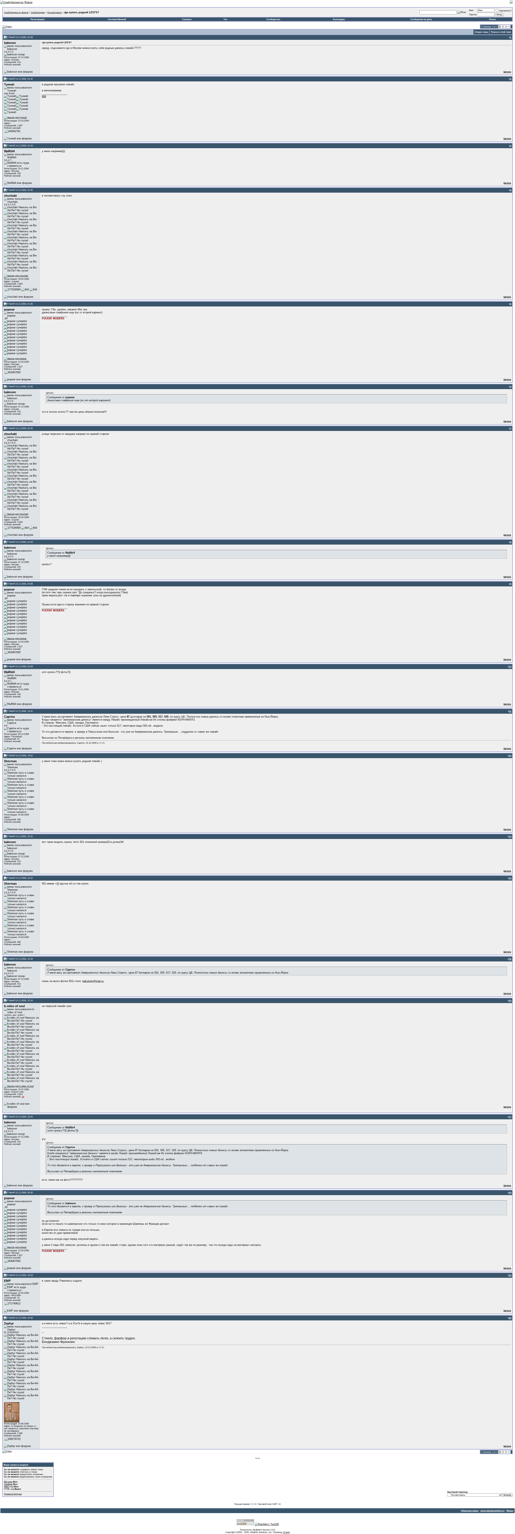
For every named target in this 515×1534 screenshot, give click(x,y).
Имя (471, 10)
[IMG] (6, 1486)
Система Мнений (117, 19)
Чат (225, 19)
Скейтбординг (38, 12)
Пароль (473, 14)
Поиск (492, 19)
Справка (187, 19)
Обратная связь (469, 1510)
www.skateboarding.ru (492, 1510)
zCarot (286, 1532)
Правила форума (13, 1494)
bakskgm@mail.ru (93, 981)
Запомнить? (505, 10)
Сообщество (273, 19)
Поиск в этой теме (501, 32)
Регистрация (37, 19)
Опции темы (481, 32)
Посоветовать (54, 12)
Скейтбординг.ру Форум (16, 12)
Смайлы (8, 1484)
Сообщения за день (421, 19)
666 (44, 96)
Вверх (510, 1510)
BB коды (8, 1482)
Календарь (339, 19)
